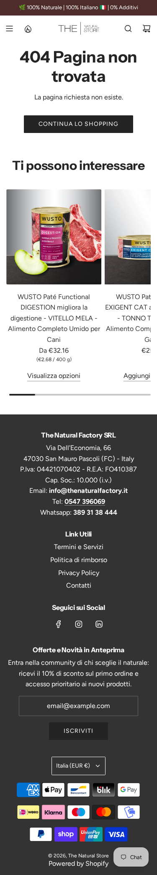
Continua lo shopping (78, 124)
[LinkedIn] (99, 624)
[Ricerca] (128, 28)
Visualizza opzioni (53, 376)
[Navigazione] (9, 28)
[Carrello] (146, 28)
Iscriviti (78, 730)
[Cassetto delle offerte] (27, 28)
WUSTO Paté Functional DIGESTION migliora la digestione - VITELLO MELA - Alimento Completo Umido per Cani (54, 318)
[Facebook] (58, 624)
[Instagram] (78, 624)
